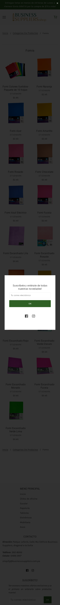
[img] (26, 316)
